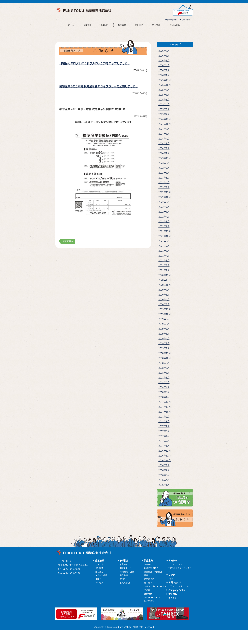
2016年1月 (163, 484)
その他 (147, 590)
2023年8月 (163, 163)
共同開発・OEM (127, 571)
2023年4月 (163, 182)
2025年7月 (163, 94)
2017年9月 (163, 416)
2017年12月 (164, 402)
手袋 (146, 575)
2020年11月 (164, 280)
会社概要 (99, 567)
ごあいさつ (100, 564)
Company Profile (176, 590)
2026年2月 (163, 70)
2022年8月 (163, 202)
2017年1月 (163, 445)
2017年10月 (164, 411)
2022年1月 (163, 226)
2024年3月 (163, 143)
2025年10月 (164, 84)
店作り (123, 579)
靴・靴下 (148, 582)
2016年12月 (164, 450)
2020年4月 (163, 299)
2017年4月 (163, 436)
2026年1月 (163, 75)
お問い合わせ (172, 20)
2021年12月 (164, 231)
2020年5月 (163, 294)
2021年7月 (163, 245)
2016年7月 (163, 470)
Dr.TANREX (149, 600)
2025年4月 (163, 104)
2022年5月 (163, 211)
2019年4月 (163, 338)
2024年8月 (163, 128)
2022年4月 (163, 216)
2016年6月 (163, 475)
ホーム (71, 25)
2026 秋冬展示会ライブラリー (180, 569)
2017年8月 (163, 421)
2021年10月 (164, 236)
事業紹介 (105, 25)
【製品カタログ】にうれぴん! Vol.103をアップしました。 (94, 63)
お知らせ (139, 25)
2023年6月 (163, 172)
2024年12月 (164, 119)
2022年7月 (163, 206)
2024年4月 (163, 138)
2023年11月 (164, 158)
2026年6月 (163, 60)
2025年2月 (163, 114)
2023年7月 (163, 167)
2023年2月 (163, 187)
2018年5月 (163, 382)
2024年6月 (163, 133)
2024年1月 (163, 153)
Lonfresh (148, 593)
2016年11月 (164, 455)
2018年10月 (164, 358)
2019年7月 (163, 328)
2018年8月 (163, 367)
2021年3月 (163, 260)
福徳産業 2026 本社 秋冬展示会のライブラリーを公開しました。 (98, 86)
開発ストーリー (127, 567)
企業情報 (87, 25)
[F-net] (76, 619)
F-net (170, 578)
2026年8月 (163, 50)
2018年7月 (163, 372)
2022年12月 (164, 192)
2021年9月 (163, 241)
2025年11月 (164, 80)
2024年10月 (164, 124)
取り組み (99, 571)
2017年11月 (164, 406)
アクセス (99, 582)
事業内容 (124, 564)
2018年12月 (164, 353)
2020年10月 (164, 284)
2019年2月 (163, 348)
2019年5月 (163, 333)
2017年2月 (163, 441)
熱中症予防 (149, 579)
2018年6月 (163, 377)
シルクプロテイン (152, 597)
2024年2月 (163, 148)
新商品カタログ (151, 567)
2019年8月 (163, 323)
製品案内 (122, 25)
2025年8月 (163, 89)
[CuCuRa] (122, 619)
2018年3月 (163, 392)
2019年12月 (164, 309)
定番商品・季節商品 (153, 571)
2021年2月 (163, 265)
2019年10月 (164, 314)
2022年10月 (164, 197)
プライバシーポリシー (178, 586)
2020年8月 (163, 289)
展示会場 (124, 575)
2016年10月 (164, 460)
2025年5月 (163, 99)
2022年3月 (163, 221)
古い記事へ (68, 241)
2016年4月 (163, 480)
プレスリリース (175, 564)
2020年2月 (163, 304)
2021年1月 (163, 270)
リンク (171, 574)
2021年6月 (163, 250)
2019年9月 (163, 319)
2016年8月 (163, 465)
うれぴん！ (149, 564)
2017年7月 (163, 426)
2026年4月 (163, 65)
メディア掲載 (101, 575)
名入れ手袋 (125, 582)
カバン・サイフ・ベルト (155, 586)
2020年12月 (164, 275)
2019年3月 (163, 343)
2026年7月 (163, 55)
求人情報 (156, 25)
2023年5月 (163, 177)
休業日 (98, 579)
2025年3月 (163, 109)
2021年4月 (163, 255)
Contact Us (185, 20)
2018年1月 (163, 397)
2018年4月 (163, 387)
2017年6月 (163, 431)
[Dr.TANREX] (168, 619)
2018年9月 (163, 362)
